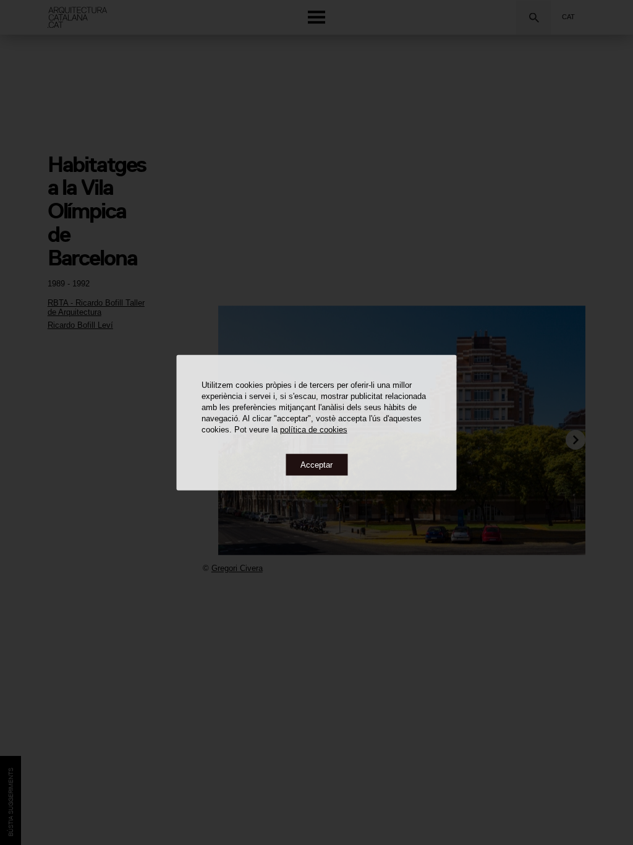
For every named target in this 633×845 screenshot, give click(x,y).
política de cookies (313, 429)
